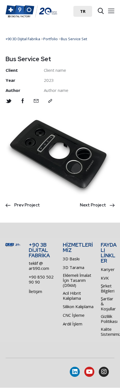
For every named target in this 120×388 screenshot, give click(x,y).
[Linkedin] (75, 372)
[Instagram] (104, 372)
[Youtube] (89, 372)
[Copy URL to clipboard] (50, 101)
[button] (82, 11)
